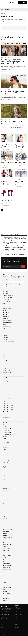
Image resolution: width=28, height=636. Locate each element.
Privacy (2, 634)
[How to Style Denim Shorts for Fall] (14, 111)
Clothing (3, 57)
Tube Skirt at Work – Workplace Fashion (7, 164)
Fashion (10, 2)
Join (23, 266)
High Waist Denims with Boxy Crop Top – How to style (21, 146)
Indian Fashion (18, 614)
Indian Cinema (18, 618)
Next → (12, 210)
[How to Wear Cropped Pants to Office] (14, 81)
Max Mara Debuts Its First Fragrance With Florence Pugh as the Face (14, 250)
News (16, 617)
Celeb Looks (17, 608)
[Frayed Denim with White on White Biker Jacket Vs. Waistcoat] (21, 173)
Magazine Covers (18, 607)
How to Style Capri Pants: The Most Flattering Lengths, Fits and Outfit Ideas (13, 62)
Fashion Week (17, 620)
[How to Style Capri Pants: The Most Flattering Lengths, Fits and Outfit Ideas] (14, 49)
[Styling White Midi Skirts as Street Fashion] (7, 138)
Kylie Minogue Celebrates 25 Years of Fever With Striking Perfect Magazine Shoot (14, 246)
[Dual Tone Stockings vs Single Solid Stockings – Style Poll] (7, 192)
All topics (16, 627)
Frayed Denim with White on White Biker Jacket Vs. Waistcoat (20, 182)
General (2, 624)
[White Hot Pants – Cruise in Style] (21, 155)
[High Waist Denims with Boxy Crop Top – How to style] (21, 138)
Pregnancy (3, 628)
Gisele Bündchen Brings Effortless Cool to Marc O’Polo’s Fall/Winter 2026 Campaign (14, 238)
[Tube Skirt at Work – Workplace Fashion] (7, 155)
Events (2, 617)
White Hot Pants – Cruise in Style (20, 163)
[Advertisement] (14, 223)
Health (3, 623)
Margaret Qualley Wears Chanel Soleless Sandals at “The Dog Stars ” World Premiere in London (14, 242)
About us (16, 624)
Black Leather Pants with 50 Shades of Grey (7, 181)
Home (2, 9)
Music (2, 620)
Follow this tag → (7, 28)
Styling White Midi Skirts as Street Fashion (7, 146)
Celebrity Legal (4, 618)
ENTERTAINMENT (5, 614)
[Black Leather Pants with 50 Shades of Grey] (7, 173)
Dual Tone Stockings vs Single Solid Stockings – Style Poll (7, 201)
